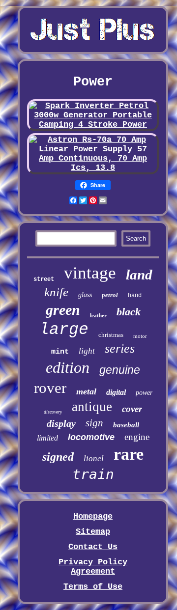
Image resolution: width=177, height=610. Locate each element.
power (144, 392)
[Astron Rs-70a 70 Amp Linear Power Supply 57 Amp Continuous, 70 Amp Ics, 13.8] (92, 167)
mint (60, 352)
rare (129, 454)
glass (85, 295)
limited (47, 438)
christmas (110, 334)
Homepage (93, 516)
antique (92, 406)
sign (94, 423)
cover (132, 409)
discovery (53, 412)
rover (50, 387)
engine (136, 437)
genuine (119, 369)
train (93, 474)
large (63, 330)
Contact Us (93, 547)
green (63, 310)
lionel (94, 458)
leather (98, 315)
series (120, 348)
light (87, 351)
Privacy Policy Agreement (93, 566)
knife (56, 292)
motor (140, 336)
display (61, 423)
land (139, 274)
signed (58, 456)
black (129, 311)
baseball (126, 425)
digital (116, 392)
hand (135, 295)
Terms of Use (92, 586)
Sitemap (93, 531)
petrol (110, 295)
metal (86, 391)
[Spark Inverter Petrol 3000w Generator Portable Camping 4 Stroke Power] (92, 124)
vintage (90, 272)
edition (67, 367)
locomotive (91, 437)
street (43, 279)
